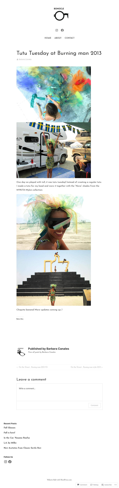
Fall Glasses (9, 428)
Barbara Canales (25, 59)
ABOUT (58, 38)
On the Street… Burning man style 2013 (86, 367)
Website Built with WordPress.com (59, 480)
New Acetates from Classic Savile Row (22, 448)
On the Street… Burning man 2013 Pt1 (32, 367)
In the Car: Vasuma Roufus (17, 438)
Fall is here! (9, 433)
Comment (94, 405)
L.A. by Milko (10, 443)
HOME (48, 38)
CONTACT (69, 38)
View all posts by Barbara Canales (42, 352)
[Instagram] (57, 30)
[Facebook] (62, 30)
